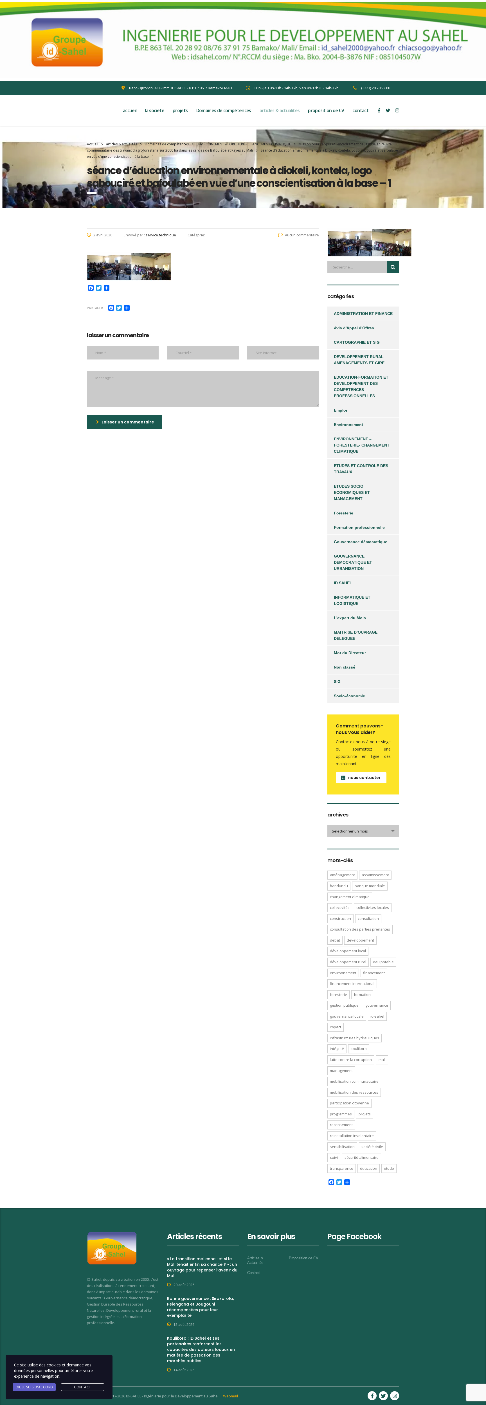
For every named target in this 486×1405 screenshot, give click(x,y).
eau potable (383, 961)
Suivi (334, 1157)
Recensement (341, 1124)
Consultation (368, 918)
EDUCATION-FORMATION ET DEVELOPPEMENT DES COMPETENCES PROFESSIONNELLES (361, 386)
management (341, 1070)
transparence (341, 1168)
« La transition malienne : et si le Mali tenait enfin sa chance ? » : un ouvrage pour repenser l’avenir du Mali (202, 1267)
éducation (368, 1168)
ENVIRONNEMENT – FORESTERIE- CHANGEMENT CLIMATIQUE (362, 445)
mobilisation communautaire (354, 1081)
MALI (382, 1059)
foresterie (338, 994)
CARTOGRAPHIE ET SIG (357, 342)
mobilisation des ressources (354, 1092)
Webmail (230, 1396)
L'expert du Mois (350, 618)
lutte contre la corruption (351, 1059)
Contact (253, 1273)
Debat (335, 940)
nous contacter (364, 777)
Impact (335, 1026)
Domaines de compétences (223, 110)
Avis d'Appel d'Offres (354, 328)
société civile (372, 1146)
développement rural (348, 961)
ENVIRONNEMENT (343, 972)
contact (360, 110)
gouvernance (376, 1005)
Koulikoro (359, 1048)
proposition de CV (326, 110)
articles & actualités (280, 110)
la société (154, 110)
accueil (130, 110)
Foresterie (343, 513)
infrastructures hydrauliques (354, 1037)
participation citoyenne (349, 1103)
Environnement (348, 424)
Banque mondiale (370, 885)
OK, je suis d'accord (34, 1387)
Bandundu (339, 885)
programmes (341, 1114)
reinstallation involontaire (352, 1135)
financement (374, 972)
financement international (352, 983)
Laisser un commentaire (128, 422)
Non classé (344, 667)
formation (362, 994)
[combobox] (363, 831)
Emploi (340, 410)
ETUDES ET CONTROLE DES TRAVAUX (361, 468)
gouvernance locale (347, 1016)
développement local (348, 950)
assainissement (375, 874)
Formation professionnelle (359, 527)
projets (180, 110)
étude (389, 1168)
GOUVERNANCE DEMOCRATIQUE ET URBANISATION (353, 562)
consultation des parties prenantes (360, 929)
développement (360, 940)
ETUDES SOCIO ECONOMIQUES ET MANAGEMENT (352, 492)
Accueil (92, 144)
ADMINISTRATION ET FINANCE (363, 313)
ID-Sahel (377, 1016)
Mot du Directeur (350, 653)
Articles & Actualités (255, 1260)
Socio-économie (349, 696)
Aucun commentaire (302, 235)
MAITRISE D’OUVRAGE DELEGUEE (355, 635)
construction (340, 918)
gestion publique (344, 1005)
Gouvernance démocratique (360, 542)
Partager (95, 308)
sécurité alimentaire (362, 1157)
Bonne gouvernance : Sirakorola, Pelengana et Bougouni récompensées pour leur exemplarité (200, 1307)
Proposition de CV (303, 1258)
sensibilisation (342, 1146)
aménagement (342, 874)
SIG (337, 681)
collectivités (340, 907)
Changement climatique (350, 896)
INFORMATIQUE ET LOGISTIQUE (352, 600)
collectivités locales (372, 907)
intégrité (337, 1048)
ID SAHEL (343, 583)
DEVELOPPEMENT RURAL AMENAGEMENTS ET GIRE (359, 359)
